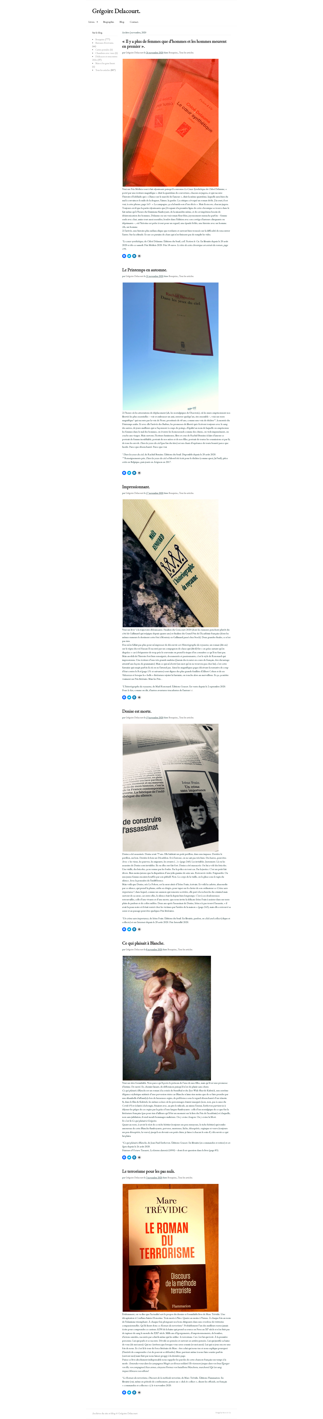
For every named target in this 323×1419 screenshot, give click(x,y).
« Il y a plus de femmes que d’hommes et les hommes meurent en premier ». (174, 43)
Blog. (122, 21)
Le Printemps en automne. (144, 270)
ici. (192, 690)
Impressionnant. (136, 486)
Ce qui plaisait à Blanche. (143, 943)
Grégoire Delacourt (135, 52)
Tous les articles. (186, 52)
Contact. (134, 21)
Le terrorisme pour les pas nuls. (148, 1171)
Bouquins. (173, 52)
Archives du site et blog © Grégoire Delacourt (115, 1413)
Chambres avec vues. (104, 53)
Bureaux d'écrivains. (104, 42)
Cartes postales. (102, 49)
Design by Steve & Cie (223, 1412)
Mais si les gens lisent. (105, 63)
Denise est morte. (137, 711)
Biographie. (108, 21)
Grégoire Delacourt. (116, 11)
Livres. (91, 21)
